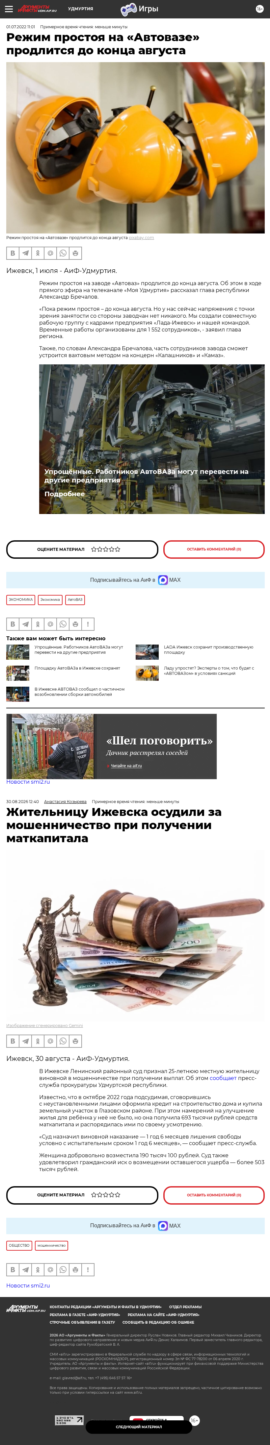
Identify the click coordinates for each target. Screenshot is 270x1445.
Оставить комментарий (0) (214, 549)
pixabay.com (141, 237)
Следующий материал (139, 1427)
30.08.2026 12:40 (22, 801)
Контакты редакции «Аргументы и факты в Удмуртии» (106, 1307)
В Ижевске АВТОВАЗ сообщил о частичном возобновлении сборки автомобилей (79, 692)
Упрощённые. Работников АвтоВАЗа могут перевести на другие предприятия (146, 476)
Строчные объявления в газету (82, 1322)
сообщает (224, 1078)
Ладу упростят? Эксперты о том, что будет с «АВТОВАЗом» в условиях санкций (209, 671)
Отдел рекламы (185, 1307)
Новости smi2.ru (28, 782)
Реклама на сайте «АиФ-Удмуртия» (164, 1315)
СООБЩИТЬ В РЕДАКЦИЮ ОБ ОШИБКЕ (158, 1322)
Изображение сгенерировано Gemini (44, 1025)
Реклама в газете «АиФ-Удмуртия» (85, 1315)
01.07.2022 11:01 (20, 26)
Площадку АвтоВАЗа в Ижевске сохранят (77, 668)
